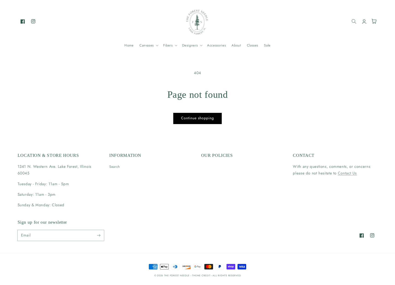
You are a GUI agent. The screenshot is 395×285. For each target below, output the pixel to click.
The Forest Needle (177, 275)
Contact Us (347, 173)
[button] (148, 45)
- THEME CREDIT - (202, 275)
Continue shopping (197, 118)
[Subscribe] (98, 235)
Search (114, 166)
